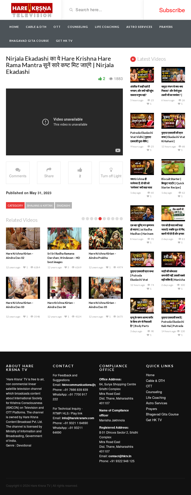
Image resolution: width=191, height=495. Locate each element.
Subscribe (172, 10)
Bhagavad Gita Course (29, 40)
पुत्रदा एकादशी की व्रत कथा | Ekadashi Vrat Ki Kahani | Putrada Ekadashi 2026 (173, 141)
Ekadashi (63, 205)
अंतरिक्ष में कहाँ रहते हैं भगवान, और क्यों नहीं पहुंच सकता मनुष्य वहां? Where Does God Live (141, 95)
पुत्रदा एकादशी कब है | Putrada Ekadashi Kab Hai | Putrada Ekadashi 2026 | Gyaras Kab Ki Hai (172, 326)
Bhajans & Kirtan (39, 205)
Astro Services (139, 26)
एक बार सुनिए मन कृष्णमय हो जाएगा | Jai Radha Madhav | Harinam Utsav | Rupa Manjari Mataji (142, 234)
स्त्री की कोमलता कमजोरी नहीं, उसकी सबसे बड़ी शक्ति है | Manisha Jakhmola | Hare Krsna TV (173, 280)
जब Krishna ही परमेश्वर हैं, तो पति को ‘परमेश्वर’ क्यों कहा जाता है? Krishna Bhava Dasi (141, 187)
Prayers (166, 26)
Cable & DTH (36, 26)
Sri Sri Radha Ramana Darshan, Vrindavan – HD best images (64, 258)
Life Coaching (107, 26)
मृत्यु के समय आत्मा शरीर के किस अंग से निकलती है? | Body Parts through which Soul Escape (141, 326)
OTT (57, 26)
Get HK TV (64, 40)
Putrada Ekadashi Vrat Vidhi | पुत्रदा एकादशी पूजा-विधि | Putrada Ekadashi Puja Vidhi (141, 141)
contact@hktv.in (119, 456)
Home (14, 26)
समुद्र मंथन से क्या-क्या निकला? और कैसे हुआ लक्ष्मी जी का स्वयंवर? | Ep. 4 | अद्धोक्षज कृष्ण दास (172, 95)
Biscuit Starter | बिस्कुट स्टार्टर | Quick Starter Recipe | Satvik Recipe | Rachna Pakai (172, 187)
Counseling (78, 26)
